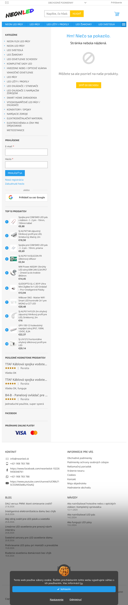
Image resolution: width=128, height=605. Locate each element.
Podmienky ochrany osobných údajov (88, 462)
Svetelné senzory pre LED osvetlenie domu (28, 537)
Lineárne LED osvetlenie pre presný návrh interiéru (28, 528)
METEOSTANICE (15, 130)
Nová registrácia (14, 179)
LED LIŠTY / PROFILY (18, 81)
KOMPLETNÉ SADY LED (19, 63)
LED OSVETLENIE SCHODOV (22, 59)
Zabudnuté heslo (14, 183)
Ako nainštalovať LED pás (81, 514)
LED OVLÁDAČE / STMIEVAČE (22, 86)
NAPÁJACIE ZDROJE (17, 113)
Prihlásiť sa (15, 173)
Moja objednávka (76, 483)
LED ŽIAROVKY (15, 54)
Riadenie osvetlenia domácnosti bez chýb (28, 552)
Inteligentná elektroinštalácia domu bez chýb (30, 511)
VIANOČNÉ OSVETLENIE (20, 72)
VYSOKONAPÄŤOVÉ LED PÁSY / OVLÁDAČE (23, 104)
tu (81, 583)
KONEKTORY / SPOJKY (19, 109)
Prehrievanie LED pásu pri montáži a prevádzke (31, 545)
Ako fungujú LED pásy (79, 522)
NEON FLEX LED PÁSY (18, 41)
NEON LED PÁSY (15, 45)
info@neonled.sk (19, 458)
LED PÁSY (12, 77)
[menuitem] (14, 24)
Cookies (71, 474)
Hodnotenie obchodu (79, 487)
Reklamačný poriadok (79, 466)
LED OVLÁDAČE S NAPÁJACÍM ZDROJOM (23, 92)
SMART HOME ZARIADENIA (22, 97)
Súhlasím (65, 589)
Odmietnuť (76, 599)
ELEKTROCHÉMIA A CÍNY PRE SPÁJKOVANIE (23, 124)
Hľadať (77, 13)
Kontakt (71, 479)
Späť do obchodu (88, 85)
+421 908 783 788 (20, 463)
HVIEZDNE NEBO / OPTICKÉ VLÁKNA (27, 68)
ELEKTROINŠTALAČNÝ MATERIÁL (25, 118)
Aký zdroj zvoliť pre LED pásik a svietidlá (27, 518)
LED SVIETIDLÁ (15, 50)
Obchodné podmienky (60, 2)
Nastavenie (57, 599)
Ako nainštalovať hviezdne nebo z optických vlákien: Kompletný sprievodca (91, 505)
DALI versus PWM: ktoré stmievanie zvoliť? (28, 503)
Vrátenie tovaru (75, 470)
